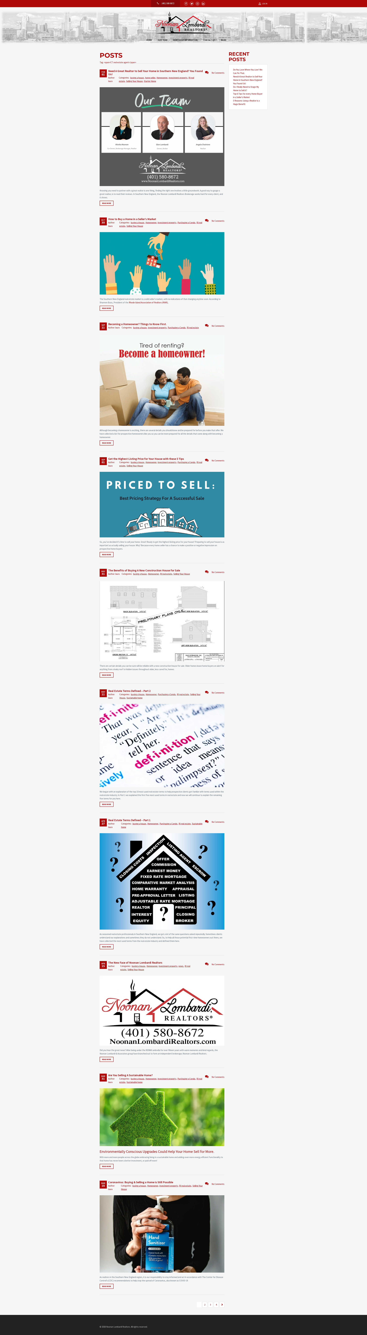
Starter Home (150, 81)
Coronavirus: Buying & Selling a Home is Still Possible (140, 1182)
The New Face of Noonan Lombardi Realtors (135, 962)
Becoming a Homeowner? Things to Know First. (137, 324)
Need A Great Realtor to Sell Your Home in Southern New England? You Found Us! (155, 72)
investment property (178, 77)
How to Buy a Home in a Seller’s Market (132, 219)
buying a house (137, 77)
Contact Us (209, 40)
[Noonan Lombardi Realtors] (183, 22)
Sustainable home (134, 697)
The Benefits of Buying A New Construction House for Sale (144, 570)
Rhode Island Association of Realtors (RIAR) (148, 302)
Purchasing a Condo (186, 222)
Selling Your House (134, 81)
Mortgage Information (185, 40)
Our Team (162, 40)
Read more (106, 203)
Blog (223, 40)
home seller (150, 77)
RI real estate (193, 327)
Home (149, 40)
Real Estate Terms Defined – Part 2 (129, 691)
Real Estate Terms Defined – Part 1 (129, 820)
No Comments (218, 72)
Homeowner (162, 77)
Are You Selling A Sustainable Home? (130, 1075)
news (180, 966)
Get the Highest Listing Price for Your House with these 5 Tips (146, 458)
